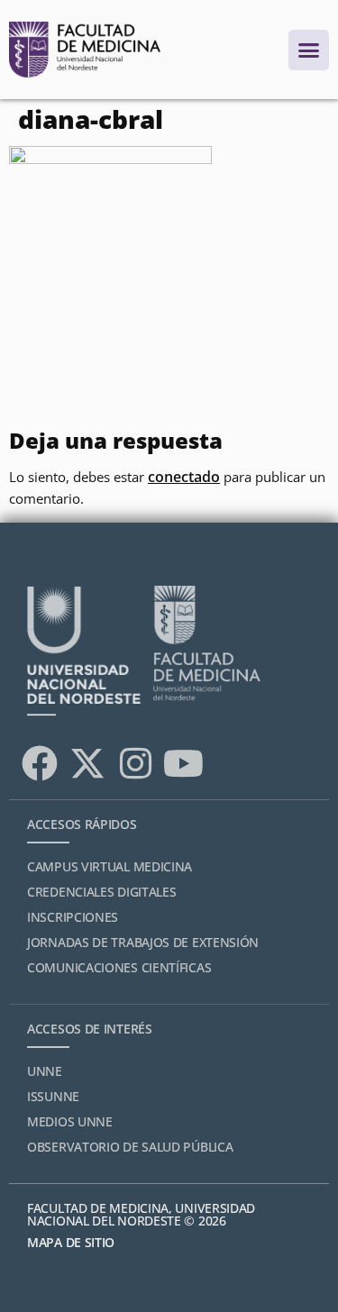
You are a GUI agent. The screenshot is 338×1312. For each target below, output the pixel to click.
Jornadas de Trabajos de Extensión (143, 942)
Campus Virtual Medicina (109, 866)
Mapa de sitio (70, 1242)
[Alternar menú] (308, 50)
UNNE (44, 1071)
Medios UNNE (70, 1121)
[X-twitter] (87, 763)
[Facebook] (39, 763)
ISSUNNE (53, 1096)
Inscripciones (72, 916)
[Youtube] (183, 763)
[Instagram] (135, 763)
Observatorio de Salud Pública (130, 1146)
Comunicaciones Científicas (119, 967)
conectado (184, 477)
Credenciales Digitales (101, 891)
